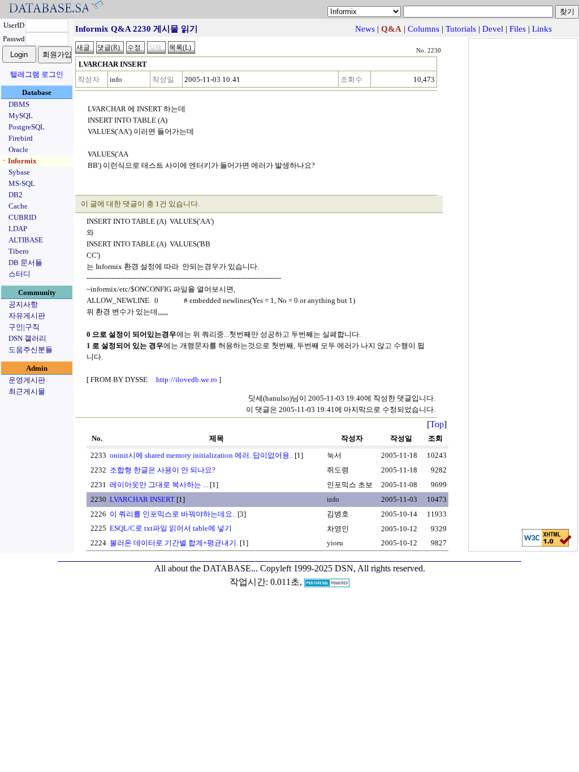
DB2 (15, 194)
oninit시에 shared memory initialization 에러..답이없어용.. (201, 455)
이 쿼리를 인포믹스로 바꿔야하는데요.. (173, 514)
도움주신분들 (30, 349)
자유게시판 (26, 315)
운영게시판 (26, 380)
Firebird (20, 138)
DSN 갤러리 (27, 338)
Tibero (18, 251)
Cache (18, 206)
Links (542, 28)
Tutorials (461, 28)
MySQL (20, 115)
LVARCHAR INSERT (142, 499)
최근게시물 (26, 391)
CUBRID (22, 217)
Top (437, 424)
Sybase (19, 172)
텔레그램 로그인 (36, 74)
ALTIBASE (25, 240)
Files (517, 28)
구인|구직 (24, 327)
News (365, 28)
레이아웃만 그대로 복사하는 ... (159, 484)
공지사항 (23, 304)
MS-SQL (21, 183)
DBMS (18, 104)
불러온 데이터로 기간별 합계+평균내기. (174, 543)
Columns (423, 28)
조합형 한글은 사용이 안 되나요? (162, 470)
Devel (492, 28)
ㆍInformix (19, 161)
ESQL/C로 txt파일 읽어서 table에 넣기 (171, 528)
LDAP (17, 228)
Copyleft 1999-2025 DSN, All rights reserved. (342, 568)
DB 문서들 (25, 262)
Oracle (18, 149)
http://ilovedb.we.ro (186, 379)
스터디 (19, 274)
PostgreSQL (26, 127)
